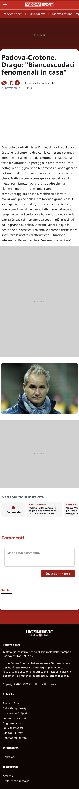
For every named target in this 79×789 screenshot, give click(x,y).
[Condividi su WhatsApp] (4, 82)
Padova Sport (12, 14)
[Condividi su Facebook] (10, 82)
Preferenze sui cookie (16, 781)
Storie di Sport (12, 703)
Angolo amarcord (13, 723)
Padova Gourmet (13, 732)
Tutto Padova (36, 14)
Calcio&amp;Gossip (15, 708)
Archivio (8, 776)
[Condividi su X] (17, 82)
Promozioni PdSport (15, 713)
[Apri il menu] (5, 4)
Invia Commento (58, 573)
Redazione (9, 757)
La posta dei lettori (14, 718)
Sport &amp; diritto (15, 737)
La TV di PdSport (13, 728)
